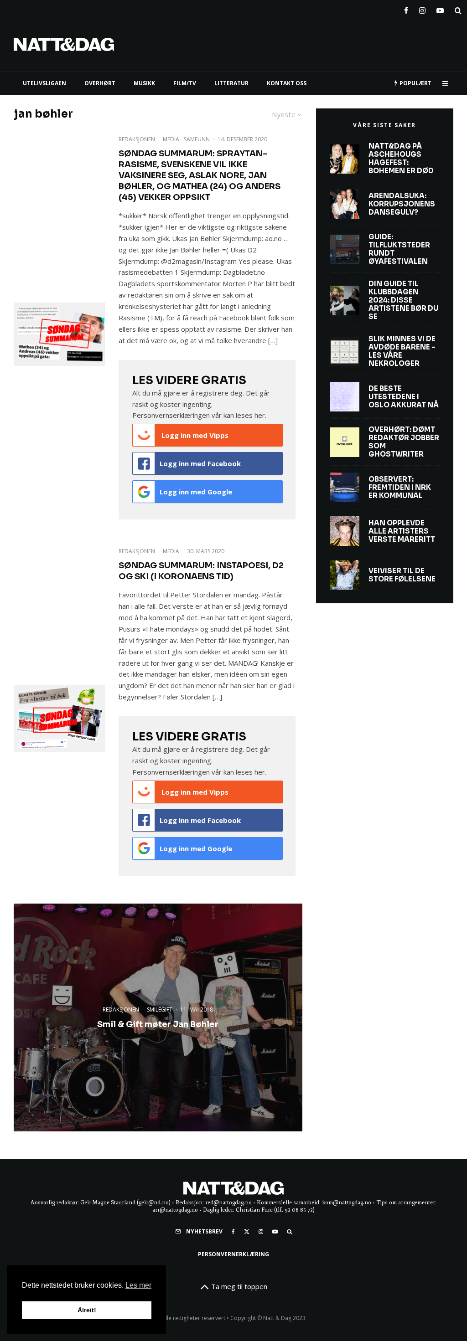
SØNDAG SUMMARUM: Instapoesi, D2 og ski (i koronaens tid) (201, 570)
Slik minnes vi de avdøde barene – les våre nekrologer (402, 351)
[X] (246, 1231)
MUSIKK (144, 83)
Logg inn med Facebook (200, 463)
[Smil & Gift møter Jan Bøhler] (158, 1017)
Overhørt (99, 83)
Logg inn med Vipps (194, 435)
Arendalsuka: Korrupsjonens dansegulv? (401, 204)
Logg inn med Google (196, 491)
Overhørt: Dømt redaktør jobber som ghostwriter (403, 442)
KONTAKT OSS (286, 83)
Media (171, 139)
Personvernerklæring (233, 1254)
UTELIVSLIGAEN (44, 83)
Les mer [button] (138, 1285)
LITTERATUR (231, 83)
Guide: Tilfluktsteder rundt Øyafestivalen (399, 249)
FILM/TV (184, 83)
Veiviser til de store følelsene (402, 575)
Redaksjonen (137, 139)
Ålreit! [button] (87, 1310)
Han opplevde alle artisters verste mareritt (401, 531)
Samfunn (197, 139)
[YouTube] (440, 8)
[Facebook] (406, 8)
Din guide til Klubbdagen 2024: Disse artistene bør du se (403, 300)
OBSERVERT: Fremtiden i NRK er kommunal (399, 487)
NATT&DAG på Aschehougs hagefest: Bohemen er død (401, 158)
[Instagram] (422, 8)
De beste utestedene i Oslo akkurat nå (403, 397)
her (259, 415)
